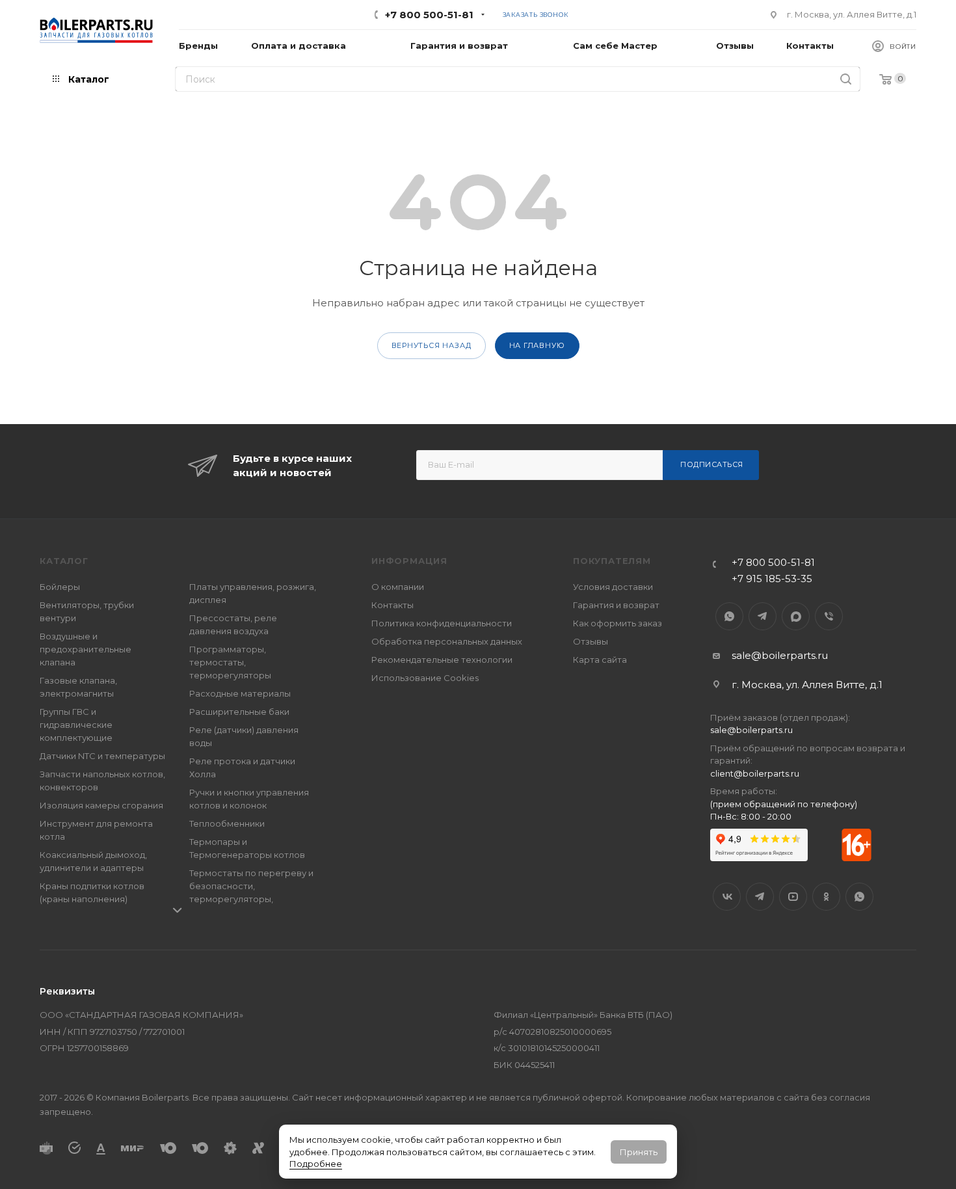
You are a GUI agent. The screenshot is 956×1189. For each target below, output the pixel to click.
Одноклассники (826, 897)
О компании (397, 586)
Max (796, 616)
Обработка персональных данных (446, 641)
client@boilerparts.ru (754, 773)
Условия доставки (613, 586)
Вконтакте (727, 897)
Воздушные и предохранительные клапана (85, 649)
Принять (638, 1152)
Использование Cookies (425, 678)
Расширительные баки (239, 711)
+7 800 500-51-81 (429, 14)
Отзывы (590, 641)
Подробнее (315, 1163)
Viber (829, 616)
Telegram (763, 616)
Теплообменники (227, 823)
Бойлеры (60, 586)
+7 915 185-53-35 (772, 578)
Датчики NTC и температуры (102, 756)
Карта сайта (600, 659)
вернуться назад (431, 345)
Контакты (392, 605)
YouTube (793, 897)
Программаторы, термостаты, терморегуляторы (230, 662)
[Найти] (846, 79)
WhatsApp (729, 616)
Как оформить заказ (617, 623)
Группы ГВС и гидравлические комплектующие (76, 724)
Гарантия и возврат (616, 605)
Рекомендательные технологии (441, 659)
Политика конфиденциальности (441, 623)
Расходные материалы (240, 693)
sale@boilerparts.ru (780, 655)
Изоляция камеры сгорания (101, 805)
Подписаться (711, 464)
